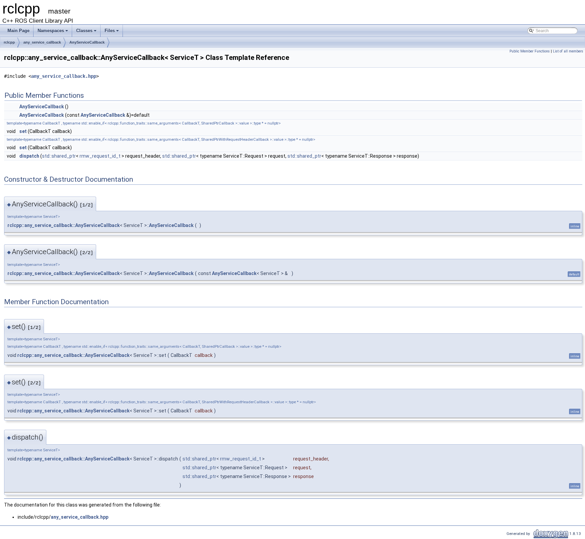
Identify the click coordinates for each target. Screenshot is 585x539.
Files (112, 32)
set (23, 131)
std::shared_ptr (59, 156)
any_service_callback (42, 42)
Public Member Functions (530, 51)
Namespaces (53, 32)
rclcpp (9, 42)
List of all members (568, 51)
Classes (87, 32)
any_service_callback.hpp (63, 76)
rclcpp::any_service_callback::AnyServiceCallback (63, 225)
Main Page (18, 30)
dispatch (29, 156)
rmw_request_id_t (100, 156)
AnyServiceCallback (87, 42)
